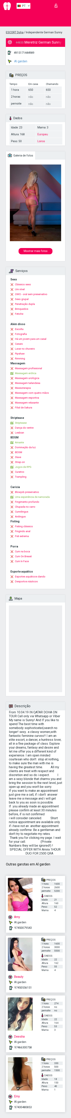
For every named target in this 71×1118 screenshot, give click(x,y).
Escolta (19, 329)
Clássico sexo (23, 284)
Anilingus (20, 516)
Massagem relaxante (27, 402)
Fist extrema (22, 536)
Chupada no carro (25, 506)
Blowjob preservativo (27, 492)
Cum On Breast (23, 556)
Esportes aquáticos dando (30, 576)
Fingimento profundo (27, 501)
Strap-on (20, 462)
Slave (18, 457)
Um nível (20, 289)
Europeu (42, 134)
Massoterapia (23, 387)
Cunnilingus (21, 511)
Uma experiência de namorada (32, 496)
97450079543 (23, 928)
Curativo (19, 471)
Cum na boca (22, 551)
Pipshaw (20, 353)
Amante (19, 442)
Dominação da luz (25, 447)
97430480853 (23, 1107)
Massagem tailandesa (27, 383)
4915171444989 (24, 53)
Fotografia (21, 334)
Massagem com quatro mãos (32, 392)
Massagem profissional (28, 368)
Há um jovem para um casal (30, 338)
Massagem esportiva (27, 397)
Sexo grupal (22, 299)
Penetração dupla (25, 304)
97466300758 (23, 1047)
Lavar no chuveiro (25, 348)
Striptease (21, 422)
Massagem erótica (25, 373)
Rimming (20, 358)
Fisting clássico (24, 526)
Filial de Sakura (23, 407)
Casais (19, 343)
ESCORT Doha (14, 32)
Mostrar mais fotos (36, 251)
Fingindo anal (22, 531)
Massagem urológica (27, 378)
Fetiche (19, 313)
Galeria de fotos (23, 155)
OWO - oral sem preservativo (31, 294)
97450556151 (23, 987)
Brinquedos (21, 308)
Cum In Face (22, 561)
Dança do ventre (24, 427)
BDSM (18, 452)
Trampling (20, 476)
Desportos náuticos (26, 581)
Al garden (20, 61)
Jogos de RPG (23, 466)
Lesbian (19, 432)
